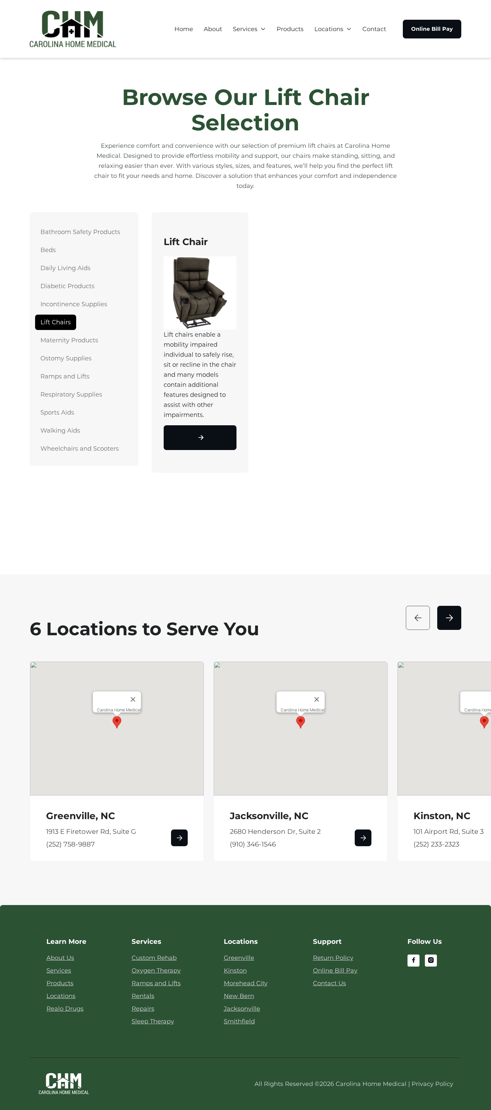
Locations (328, 29)
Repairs (143, 1008)
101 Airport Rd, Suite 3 (449, 831)
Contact (374, 29)
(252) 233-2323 (436, 844)
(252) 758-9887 (70, 844)
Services (245, 29)
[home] (73, 29)
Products (290, 29)
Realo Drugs (65, 1008)
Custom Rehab (154, 958)
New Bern (239, 996)
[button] (249, 29)
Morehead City (246, 983)
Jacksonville (242, 1008)
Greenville (239, 958)
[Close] (133, 699)
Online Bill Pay (432, 29)
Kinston (235, 970)
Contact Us (329, 983)
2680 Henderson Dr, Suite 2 (275, 831)
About (213, 29)
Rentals (143, 996)
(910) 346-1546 (253, 844)
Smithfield (239, 1021)
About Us (60, 958)
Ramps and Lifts (156, 983)
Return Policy (333, 958)
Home (183, 29)
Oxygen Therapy (156, 970)
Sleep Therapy (153, 1021)
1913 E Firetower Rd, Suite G (91, 831)
